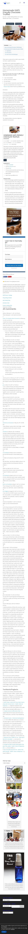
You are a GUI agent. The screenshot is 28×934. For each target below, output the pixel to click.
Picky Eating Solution (7, 297)
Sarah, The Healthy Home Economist (11, 318)
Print (5, 160)
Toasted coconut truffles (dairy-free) (12, 711)
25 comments (16, 18)
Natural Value (7, 86)
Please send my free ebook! (14, 265)
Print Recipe (18, 23)
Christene (5, 431)
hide (10, 45)
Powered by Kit (14, 268)
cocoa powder (10, 164)
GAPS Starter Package (7, 295)
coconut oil (11, 166)
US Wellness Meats (11, 821)
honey (10, 168)
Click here (22, 846)
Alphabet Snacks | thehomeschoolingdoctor (14, 718)
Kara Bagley (5, 491)
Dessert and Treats (7, 18)
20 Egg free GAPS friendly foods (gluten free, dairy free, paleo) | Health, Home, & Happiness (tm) (13, 746)
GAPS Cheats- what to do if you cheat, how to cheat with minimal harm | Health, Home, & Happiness (13, 704)
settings (13, 929)
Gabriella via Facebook (8, 422)
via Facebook (6, 452)
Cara (5, 16)
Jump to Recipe (10, 23)
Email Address (8, 259)
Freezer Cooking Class (7, 305)
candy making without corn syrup (15, 16)
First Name (7, 254)
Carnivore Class (6, 302)
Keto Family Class (6, 300)
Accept (4, 931)
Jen (3, 385)
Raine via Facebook (7, 484)
